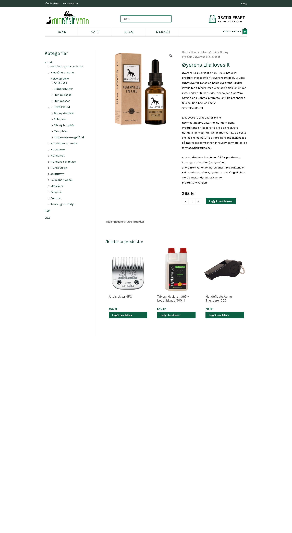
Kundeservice (70, 3)
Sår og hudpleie (64, 125)
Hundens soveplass (63, 161)
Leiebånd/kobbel (61, 179)
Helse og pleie (60, 78)
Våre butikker (52, 3)
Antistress (60, 82)
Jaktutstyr (57, 173)
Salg (129, 31)
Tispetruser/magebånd (69, 137)
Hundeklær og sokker (65, 143)
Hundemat (58, 155)
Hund (61, 31)
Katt (95, 31)
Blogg (244, 3)
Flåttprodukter (63, 88)
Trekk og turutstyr (63, 204)
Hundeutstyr (59, 167)
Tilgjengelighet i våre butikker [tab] (124, 221)
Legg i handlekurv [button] (122, 315)
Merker (163, 31)
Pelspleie (56, 192)
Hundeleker (58, 149)
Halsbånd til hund (62, 72)
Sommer (56, 198)
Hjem (185, 52)
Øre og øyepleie (64, 113)
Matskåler (57, 186)
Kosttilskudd (62, 107)
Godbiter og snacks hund (67, 66)
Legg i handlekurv (221, 201)
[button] (171, 56)
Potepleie (60, 119)
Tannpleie (60, 131)
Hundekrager (62, 94)
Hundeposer (62, 100)
